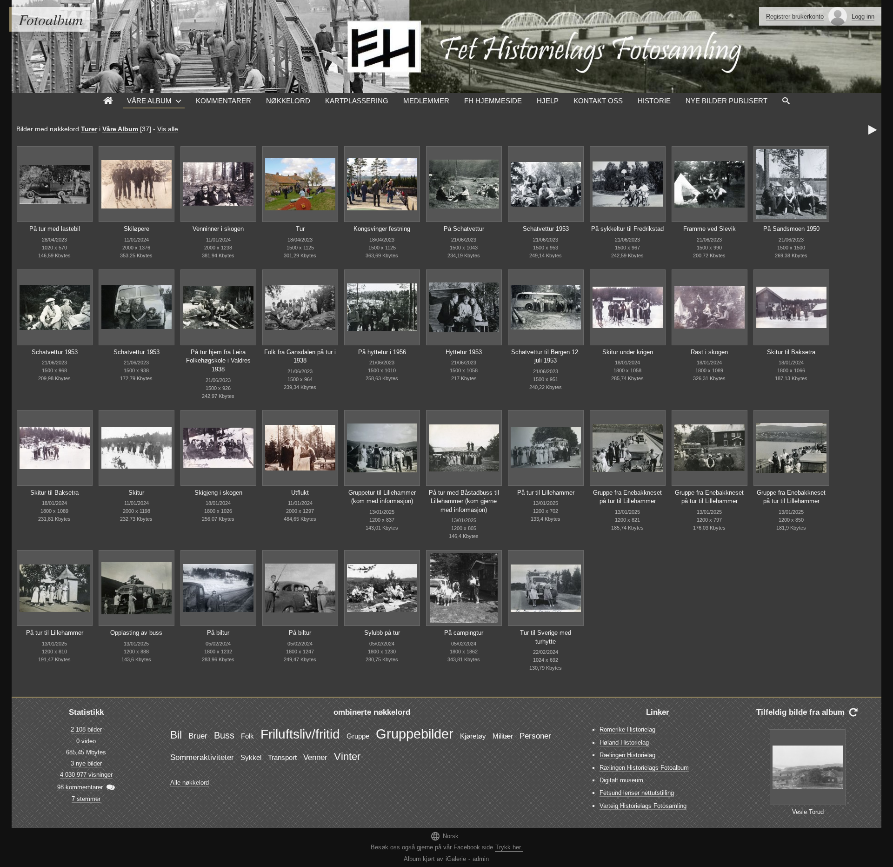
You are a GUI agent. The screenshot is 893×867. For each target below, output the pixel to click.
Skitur (136, 492)
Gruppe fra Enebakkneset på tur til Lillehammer (627, 497)
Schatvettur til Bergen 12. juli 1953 (545, 356)
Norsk (444, 836)
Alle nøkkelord (189, 782)
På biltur (218, 632)
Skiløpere (136, 228)
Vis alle (167, 129)
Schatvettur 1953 (546, 228)
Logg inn (863, 16)
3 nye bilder (86, 763)
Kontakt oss (598, 101)
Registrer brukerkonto (795, 16)
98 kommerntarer (80, 787)
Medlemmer (426, 101)
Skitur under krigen (627, 352)
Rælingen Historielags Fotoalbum (644, 767)
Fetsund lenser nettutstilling (637, 792)
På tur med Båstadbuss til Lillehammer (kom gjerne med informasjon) (464, 501)
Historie (654, 101)
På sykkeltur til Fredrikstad (627, 228)
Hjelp (548, 101)
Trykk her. (508, 847)
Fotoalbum (51, 19)
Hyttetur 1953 (464, 352)
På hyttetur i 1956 (382, 352)
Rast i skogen (709, 352)
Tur (300, 228)
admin (481, 858)
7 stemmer (86, 798)
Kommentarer (223, 101)
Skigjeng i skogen (218, 492)
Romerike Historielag (627, 729)
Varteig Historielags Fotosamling (643, 805)
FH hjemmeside (493, 101)
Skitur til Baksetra (791, 352)
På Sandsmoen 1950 (791, 228)
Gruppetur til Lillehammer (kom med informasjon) (382, 497)
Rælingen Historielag (627, 755)
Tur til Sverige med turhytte (545, 637)
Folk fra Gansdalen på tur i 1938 (300, 356)
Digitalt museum (621, 780)
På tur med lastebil (54, 228)
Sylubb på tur (382, 632)
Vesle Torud (808, 811)
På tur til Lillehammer (545, 492)
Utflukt (300, 492)
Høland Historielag (624, 742)
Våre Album (149, 101)
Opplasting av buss (136, 632)
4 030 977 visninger (86, 774)
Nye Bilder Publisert (726, 101)
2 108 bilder (86, 729)
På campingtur (463, 632)
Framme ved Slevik (709, 228)
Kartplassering (356, 101)
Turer (89, 129)
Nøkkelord (288, 101)
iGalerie (456, 858)
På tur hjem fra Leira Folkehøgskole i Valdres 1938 (218, 361)
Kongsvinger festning (381, 228)
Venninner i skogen (218, 228)
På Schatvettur (464, 228)
